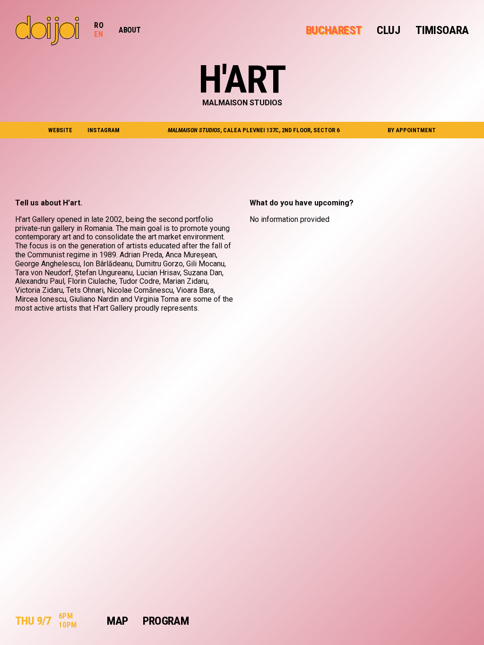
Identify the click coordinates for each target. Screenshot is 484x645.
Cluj (388, 30)
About (129, 29)
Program (166, 621)
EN (98, 34)
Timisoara (442, 30)
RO (99, 25)
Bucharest (334, 30)
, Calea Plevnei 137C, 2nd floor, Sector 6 (253, 130)
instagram (103, 130)
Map (117, 621)
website (60, 130)
